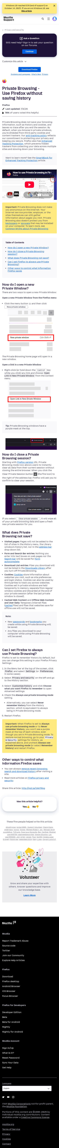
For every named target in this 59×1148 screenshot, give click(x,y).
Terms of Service (11, 1129)
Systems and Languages (20, 74)
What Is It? (8, 1053)
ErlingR (6, 839)
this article (26, 11)
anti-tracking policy (36, 135)
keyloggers (11, 223)
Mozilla (9, 923)
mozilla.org (8, 1124)
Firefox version (25, 462)
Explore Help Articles (13, 960)
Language (6, 1083)
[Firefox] (29, 81)
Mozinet (52, 832)
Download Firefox (29, 69)
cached (9, 605)
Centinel (45, 832)
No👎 (36, 806)
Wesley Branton (41, 835)
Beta (4, 1017)
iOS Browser (8, 991)
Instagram (13, 1097)
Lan (50, 835)
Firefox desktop (10, 981)
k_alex (39, 839)
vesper (28, 837)
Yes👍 (26, 806)
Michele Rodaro (32, 830)
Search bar (10, 559)
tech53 (39, 837)
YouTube (8, 1097)
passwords (19, 621)
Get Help (6, 1067)
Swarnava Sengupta (29, 832)
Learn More (29, 895)
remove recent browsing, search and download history (26, 770)
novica (16, 830)
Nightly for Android (12, 1031)
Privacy (45, 74)
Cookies (18, 574)
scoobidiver (7, 832)
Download (7, 976)
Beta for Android (11, 1022)
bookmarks (36, 621)
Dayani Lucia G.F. (49, 839)
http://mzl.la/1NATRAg (33, 788)
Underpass (8, 830)
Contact (6, 1144)
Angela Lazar (48, 837)
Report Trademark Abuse (15, 941)
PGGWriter (14, 839)
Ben (39, 832)
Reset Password (10, 1057)
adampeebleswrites (26, 835)
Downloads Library (35, 568)
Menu (48, 19)
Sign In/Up (8, 1048)
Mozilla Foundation (16, 1106)
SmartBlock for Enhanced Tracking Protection (28, 159)
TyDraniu (16, 832)
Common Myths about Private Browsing (26, 228)
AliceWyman (11, 827)
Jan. (41, 830)
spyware (25, 223)
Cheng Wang (48, 827)
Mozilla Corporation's (19, 1104)
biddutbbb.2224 (25, 839)
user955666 (10, 837)
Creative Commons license (35, 1117)
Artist (22, 837)
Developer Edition (11, 1012)
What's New (36, 74)
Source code (8, 945)
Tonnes (22, 830)
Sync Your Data (10, 1062)
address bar (45, 547)
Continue (29, 51)
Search (43, 19)
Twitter (6, 950)
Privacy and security (14, 30)
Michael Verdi (49, 830)
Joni (18, 837)
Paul (34, 837)
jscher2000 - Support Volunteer (29, 827)
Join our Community (13, 955)
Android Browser (11, 986)
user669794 (12, 835)
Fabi (34, 839)
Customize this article (12, 61)
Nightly (6, 1027)
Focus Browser (10, 996)
